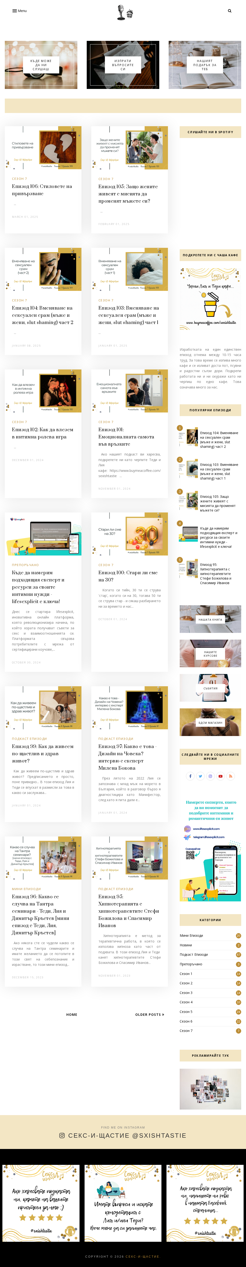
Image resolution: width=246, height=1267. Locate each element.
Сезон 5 (186, 1011)
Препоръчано (25, 565)
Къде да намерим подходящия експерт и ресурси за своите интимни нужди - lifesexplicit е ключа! (38, 587)
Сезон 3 (186, 992)
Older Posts (148, 1014)
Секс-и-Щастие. (143, 1256)
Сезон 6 (186, 1021)
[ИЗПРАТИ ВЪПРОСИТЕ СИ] (123, 88)
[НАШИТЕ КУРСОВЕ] (210, 666)
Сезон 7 (19, 178)
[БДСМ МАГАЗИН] (210, 735)
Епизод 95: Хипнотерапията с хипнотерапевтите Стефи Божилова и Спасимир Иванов (128, 911)
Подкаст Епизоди (29, 738)
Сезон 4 (186, 1002)
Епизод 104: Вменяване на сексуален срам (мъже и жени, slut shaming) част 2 (42, 315)
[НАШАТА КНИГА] (210, 632)
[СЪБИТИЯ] (210, 700)
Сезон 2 (186, 983)
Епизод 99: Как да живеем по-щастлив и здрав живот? (43, 754)
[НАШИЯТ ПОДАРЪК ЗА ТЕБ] (205, 88)
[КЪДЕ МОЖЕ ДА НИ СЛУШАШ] (41, 88)
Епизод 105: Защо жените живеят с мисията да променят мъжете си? (128, 194)
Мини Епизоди (26, 889)
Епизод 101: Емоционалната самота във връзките (126, 437)
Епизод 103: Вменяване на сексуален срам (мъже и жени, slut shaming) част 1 (128, 315)
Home (71, 1014)
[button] (19, 11)
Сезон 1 (186, 973)
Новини (186, 945)
